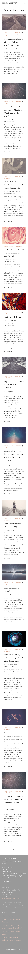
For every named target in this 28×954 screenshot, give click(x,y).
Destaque (21, 34)
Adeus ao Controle (7, 916)
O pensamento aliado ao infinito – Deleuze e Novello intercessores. (14, 42)
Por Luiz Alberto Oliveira (10, 530)
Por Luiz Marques (16, 191)
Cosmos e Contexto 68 (10, 34)
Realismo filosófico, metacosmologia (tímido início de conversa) (14, 657)
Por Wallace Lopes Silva (9, 259)
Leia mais (8, 77)
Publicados (7, 35)
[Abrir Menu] (24, 3)
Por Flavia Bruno (7, 49)
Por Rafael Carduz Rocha (9, 120)
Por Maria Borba (7, 191)
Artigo (6, 32)
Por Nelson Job (7, 736)
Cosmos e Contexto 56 (15, 32)
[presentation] (14, 22)
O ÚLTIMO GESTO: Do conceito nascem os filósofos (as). (14, 252)
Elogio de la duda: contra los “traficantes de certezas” (14, 384)
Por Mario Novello (8, 464)
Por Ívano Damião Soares (9, 324)
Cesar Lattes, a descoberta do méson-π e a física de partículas (14, 184)
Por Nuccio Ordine (8, 391)
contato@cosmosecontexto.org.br (11, 898)
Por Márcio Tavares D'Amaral (10, 664)
